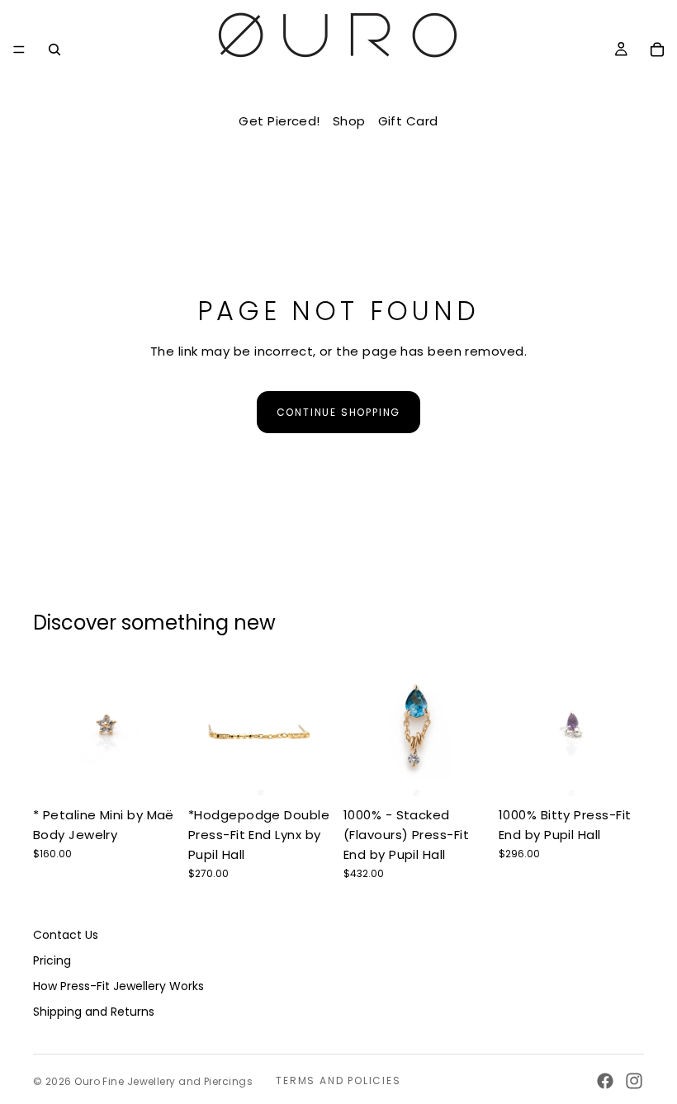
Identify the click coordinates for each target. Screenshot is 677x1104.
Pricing (52, 960)
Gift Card (408, 121)
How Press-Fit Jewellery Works (118, 986)
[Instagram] (634, 1081)
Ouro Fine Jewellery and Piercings (163, 1081)
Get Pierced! (279, 121)
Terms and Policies (338, 1080)
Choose (167, 774)
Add (322, 774)
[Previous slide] (51, 726)
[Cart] (657, 49)
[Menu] (19, 49)
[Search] (54, 49)
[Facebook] (605, 1081)
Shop (349, 121)
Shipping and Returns (93, 1011)
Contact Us (65, 935)
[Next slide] (160, 726)
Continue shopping (339, 412)
